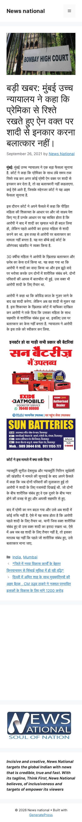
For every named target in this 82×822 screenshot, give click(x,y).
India (16, 557)
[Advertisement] (41, 652)
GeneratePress (41, 815)
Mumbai (30, 557)
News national (26, 11)
